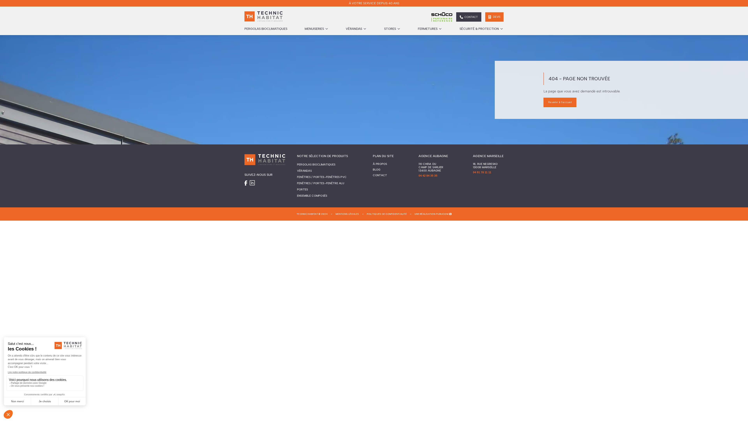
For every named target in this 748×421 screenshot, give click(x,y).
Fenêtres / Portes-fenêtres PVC (322, 177)
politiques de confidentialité (387, 214)
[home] (263, 17)
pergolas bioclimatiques (265, 29)
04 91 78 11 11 (482, 172)
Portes (302, 189)
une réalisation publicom (431, 214)
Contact (380, 175)
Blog (376, 169)
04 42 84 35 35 (428, 175)
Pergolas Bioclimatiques (316, 164)
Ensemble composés (312, 195)
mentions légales (347, 214)
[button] (317, 29)
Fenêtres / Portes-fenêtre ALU (320, 183)
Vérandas (304, 170)
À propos (380, 164)
